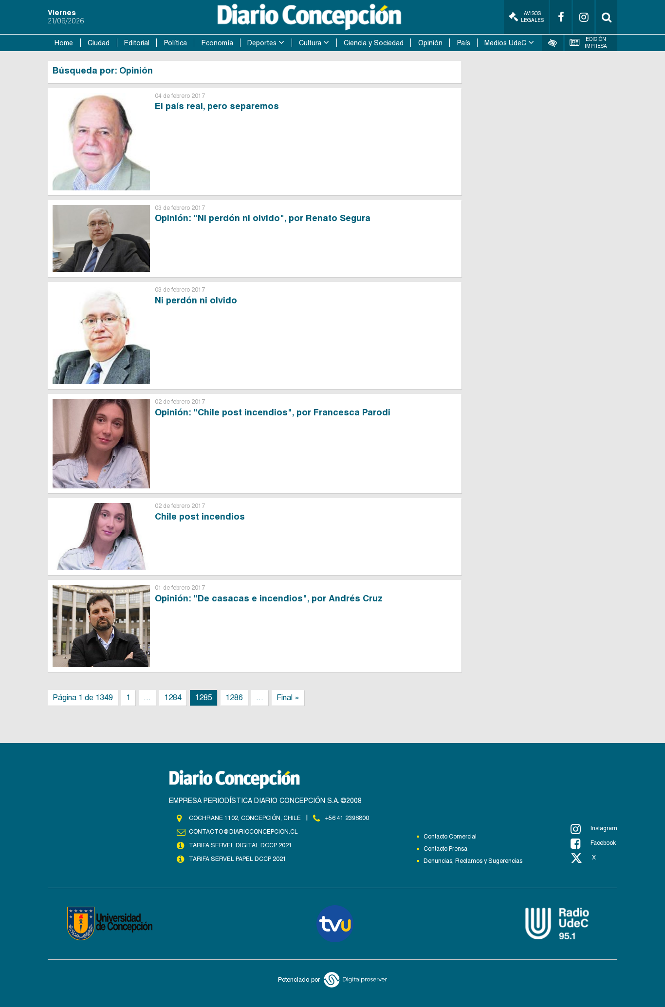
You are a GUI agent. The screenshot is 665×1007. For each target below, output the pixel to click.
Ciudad (99, 43)
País (463, 43)
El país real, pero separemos (217, 106)
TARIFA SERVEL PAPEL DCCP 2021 (237, 859)
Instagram (604, 828)
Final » (288, 697)
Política (175, 43)
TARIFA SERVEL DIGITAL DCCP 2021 (240, 845)
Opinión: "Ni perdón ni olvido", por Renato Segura (262, 218)
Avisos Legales (532, 17)
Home (64, 43)
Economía (217, 43)
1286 (234, 697)
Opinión (430, 43)
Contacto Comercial (450, 836)
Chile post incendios (200, 516)
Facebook (603, 842)
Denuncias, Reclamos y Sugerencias (473, 861)
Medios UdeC (505, 43)
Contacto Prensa (445, 848)
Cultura (310, 43)
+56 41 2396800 (347, 818)
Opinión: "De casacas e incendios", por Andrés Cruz (269, 598)
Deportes (262, 43)
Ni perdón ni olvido (196, 300)
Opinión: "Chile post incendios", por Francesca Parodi (272, 412)
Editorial (136, 43)
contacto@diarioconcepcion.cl (243, 831)
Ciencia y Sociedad (374, 43)
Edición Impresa (596, 43)
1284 (173, 697)
